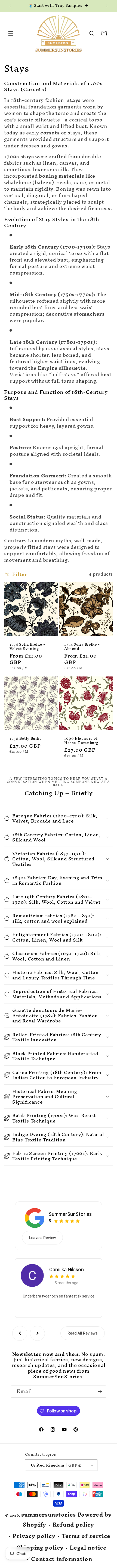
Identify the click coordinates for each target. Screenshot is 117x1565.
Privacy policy (34, 1536)
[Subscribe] (100, 1391)
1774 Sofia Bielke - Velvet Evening (27, 646)
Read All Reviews (82, 1333)
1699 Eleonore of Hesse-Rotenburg (81, 741)
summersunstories (48, 1514)
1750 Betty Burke (26, 739)
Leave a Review (42, 1238)
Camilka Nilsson (66, 1269)
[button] (11, 33)
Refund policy (73, 1525)
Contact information (61, 1559)
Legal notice (88, 1548)
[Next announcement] (107, 6)
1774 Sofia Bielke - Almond (82, 646)
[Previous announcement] (10, 6)
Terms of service (85, 1536)
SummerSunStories (70, 1214)
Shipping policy (40, 1548)
